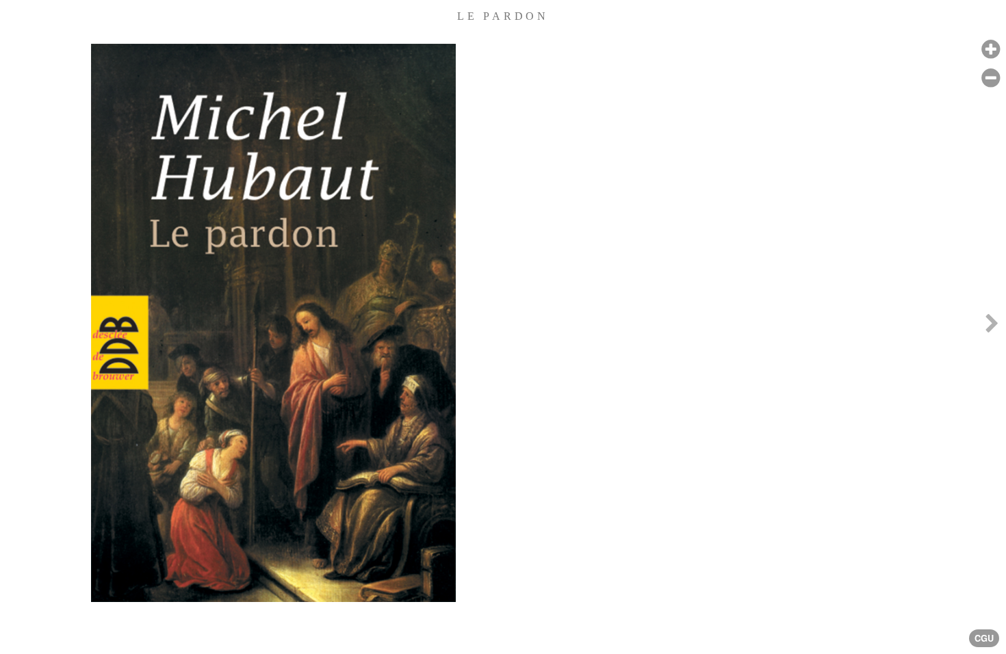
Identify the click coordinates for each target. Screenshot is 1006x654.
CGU (984, 638)
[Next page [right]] (991, 327)
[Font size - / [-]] (990, 78)
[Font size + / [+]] (990, 49)
